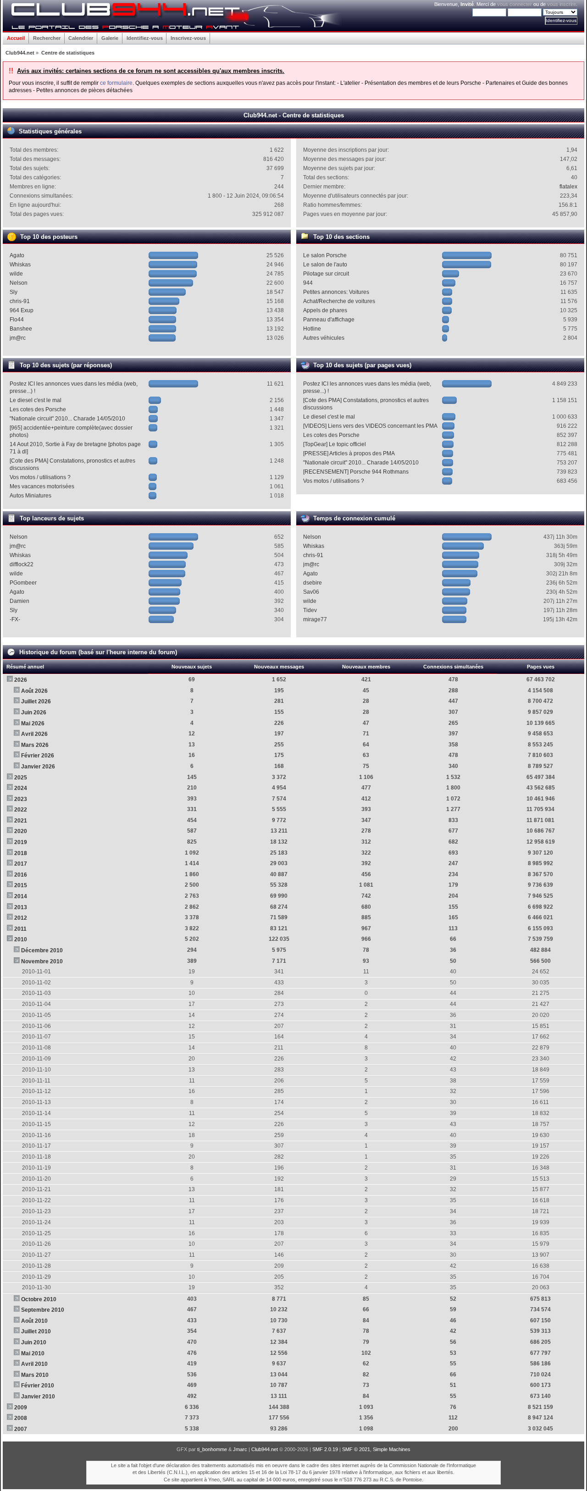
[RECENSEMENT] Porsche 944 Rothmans (356, 472)
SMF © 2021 (356, 1449)
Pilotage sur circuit (326, 274)
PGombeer (23, 583)
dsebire (312, 583)
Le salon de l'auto (325, 264)
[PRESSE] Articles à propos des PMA (349, 453)
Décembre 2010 (42, 950)
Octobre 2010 (38, 1299)
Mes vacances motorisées (42, 486)
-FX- (15, 619)
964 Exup (21, 310)
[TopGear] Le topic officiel (334, 444)
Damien (19, 601)
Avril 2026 (34, 734)
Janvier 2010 (38, 1396)
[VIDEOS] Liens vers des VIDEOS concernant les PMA (370, 426)
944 (308, 283)
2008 (20, 1418)
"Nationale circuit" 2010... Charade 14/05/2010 (67, 418)
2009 (20, 1407)
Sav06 (311, 592)
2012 (20, 918)
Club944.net (264, 1449)
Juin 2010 (33, 1342)
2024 (20, 788)
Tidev (310, 610)
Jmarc (240, 1449)
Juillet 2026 (36, 701)
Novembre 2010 (42, 961)
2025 (20, 777)
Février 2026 (37, 755)
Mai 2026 (32, 723)
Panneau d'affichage (328, 319)
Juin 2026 (33, 712)
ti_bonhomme (212, 1449)
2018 (20, 853)
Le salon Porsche (325, 255)
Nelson (19, 283)
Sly (13, 292)
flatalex (568, 186)
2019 (20, 842)
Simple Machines (391, 1449)
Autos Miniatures (30, 495)
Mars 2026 (35, 745)
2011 (20, 929)
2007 (20, 1429)
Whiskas (20, 264)
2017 (20, 864)
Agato (17, 255)
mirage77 (315, 619)
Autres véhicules (323, 338)
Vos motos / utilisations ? (40, 477)
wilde (16, 274)
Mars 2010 (35, 1375)
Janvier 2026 (38, 766)
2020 (20, 831)
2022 (20, 809)
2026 (20, 680)
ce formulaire (116, 83)
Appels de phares (325, 310)
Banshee (21, 329)
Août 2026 (34, 691)
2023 (20, 799)
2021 (20, 820)
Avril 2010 (34, 1364)
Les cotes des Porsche (38, 409)
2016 (20, 875)
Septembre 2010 (42, 1310)
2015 (20, 885)
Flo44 (17, 319)
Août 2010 (34, 1321)
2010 (20, 939)
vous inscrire (561, 4)
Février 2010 (37, 1385)
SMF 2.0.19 (325, 1449)
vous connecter (514, 4)
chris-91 (20, 301)
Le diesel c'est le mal (35, 400)
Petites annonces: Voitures (336, 292)
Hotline (312, 329)
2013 (20, 907)
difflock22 (21, 564)
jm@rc (18, 338)
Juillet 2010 (36, 1331)
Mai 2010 (32, 1353)
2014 (20, 896)
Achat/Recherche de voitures (339, 301)
